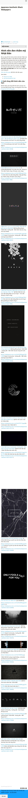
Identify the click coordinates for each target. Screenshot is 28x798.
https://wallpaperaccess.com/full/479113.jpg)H (13, 423)
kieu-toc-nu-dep (8, 76)
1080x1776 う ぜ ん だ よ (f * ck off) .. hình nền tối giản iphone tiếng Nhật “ (13, 227)
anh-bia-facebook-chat (9, 78)
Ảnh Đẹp (16, 41)
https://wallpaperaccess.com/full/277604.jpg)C (13, 713)
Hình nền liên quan (6, 72)
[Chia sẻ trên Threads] (22, 788)
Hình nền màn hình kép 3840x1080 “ (10, 649)
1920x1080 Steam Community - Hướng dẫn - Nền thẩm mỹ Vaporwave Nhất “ (13, 447)
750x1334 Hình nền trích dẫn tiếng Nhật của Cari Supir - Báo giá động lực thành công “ (13, 137)
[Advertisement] (14, 26)
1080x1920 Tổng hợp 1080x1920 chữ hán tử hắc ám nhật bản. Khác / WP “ (13, 291)
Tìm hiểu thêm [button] (13, 792)
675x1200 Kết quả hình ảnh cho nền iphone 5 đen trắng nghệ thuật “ (13, 348)
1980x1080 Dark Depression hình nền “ (11, 626)
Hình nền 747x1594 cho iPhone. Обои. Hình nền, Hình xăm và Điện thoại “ (13, 418)
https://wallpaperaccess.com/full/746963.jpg (12, 655)
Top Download (6, 42)
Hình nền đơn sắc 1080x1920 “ (8, 600)
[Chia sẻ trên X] (20, 788)
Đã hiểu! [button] (4, 796)
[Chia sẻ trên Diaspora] (25, 788)
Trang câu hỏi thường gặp (7, 89)
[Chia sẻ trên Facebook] (23, 788)
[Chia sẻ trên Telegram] (26, 788)
